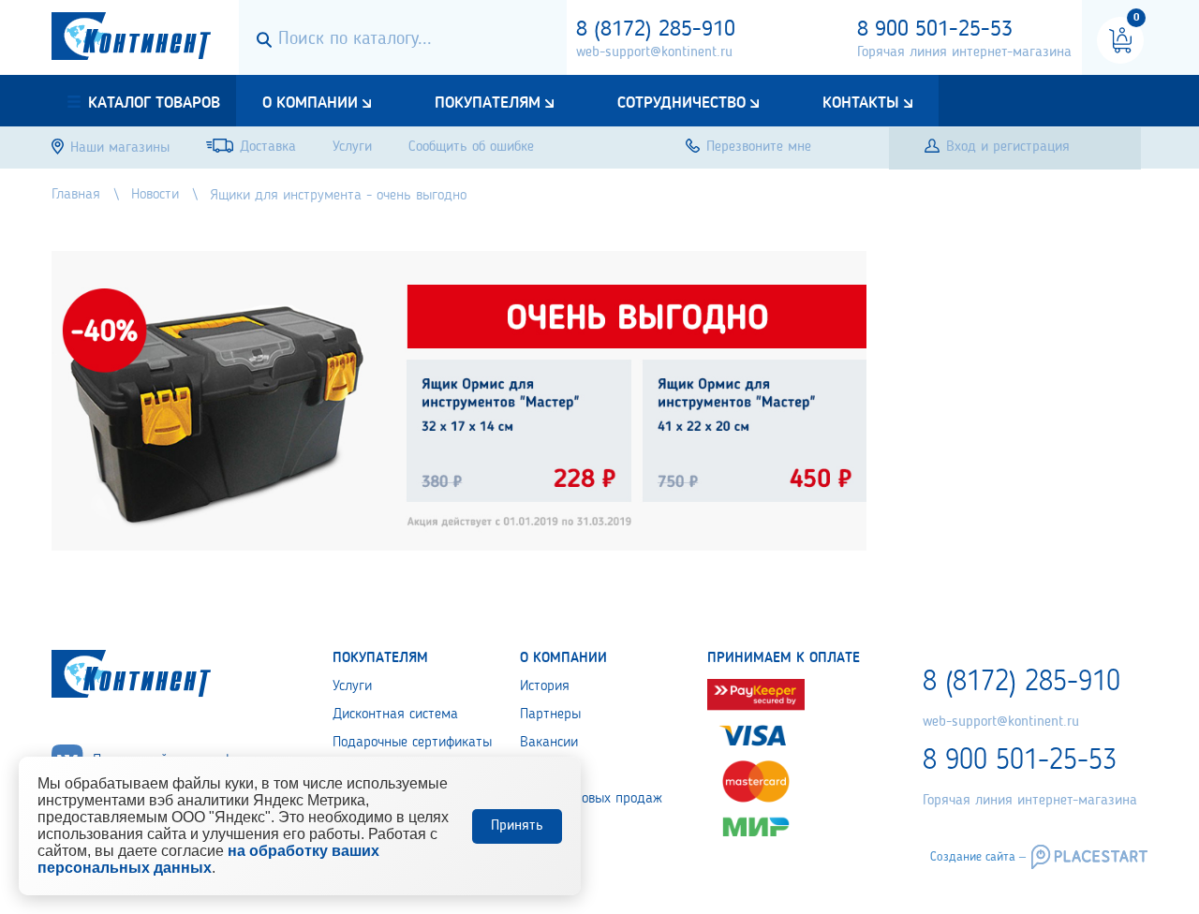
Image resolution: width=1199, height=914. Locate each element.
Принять (517, 825)
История (545, 686)
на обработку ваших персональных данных (208, 859)
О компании (310, 103)
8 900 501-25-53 (935, 30)
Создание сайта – (978, 856)
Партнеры (550, 714)
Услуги (352, 686)
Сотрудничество (681, 103)
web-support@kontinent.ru (654, 52)
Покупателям (487, 103)
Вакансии (549, 742)
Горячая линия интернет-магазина (964, 52)
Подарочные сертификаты (412, 742)
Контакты (860, 103)
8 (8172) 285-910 (655, 30)
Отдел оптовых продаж (591, 798)
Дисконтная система (395, 714)
